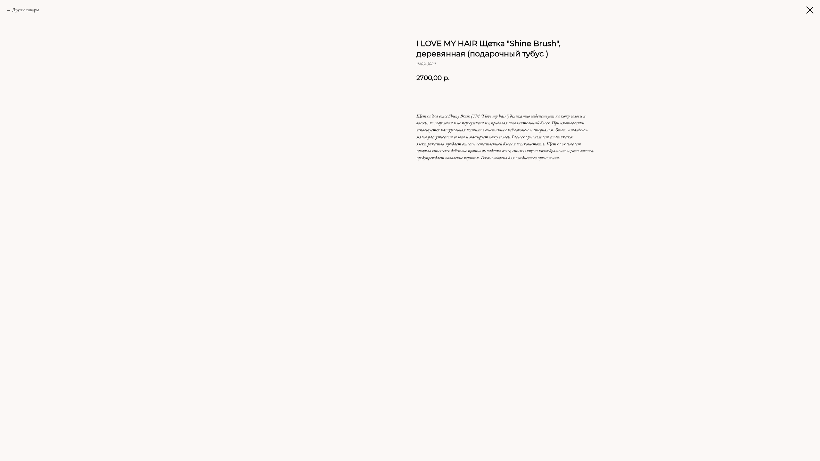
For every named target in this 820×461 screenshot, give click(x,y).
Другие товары (25, 9)
